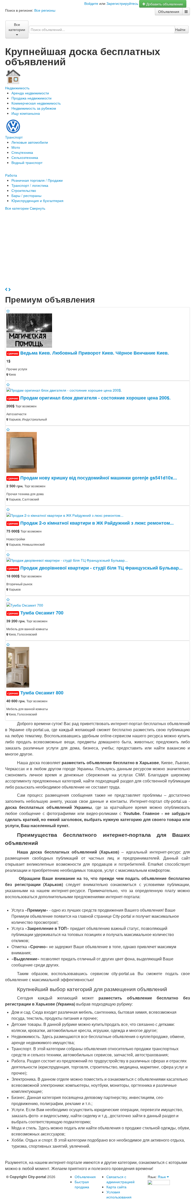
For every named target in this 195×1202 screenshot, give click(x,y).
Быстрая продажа (82, 1184)
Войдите (91, 3)
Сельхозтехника (24, 157)
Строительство (23, 190)
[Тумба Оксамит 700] (24, 604)
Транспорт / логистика (29, 185)
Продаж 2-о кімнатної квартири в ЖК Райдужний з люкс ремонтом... (97, 523)
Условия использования (119, 1194)
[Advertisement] (97, 248)
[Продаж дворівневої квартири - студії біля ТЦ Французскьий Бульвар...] (69, 559)
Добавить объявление (164, 3)
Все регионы (44, 10)
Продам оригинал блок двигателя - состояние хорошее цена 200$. (95, 397)
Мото (15, 147)
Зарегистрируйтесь (122, 3)
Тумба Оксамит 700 (41, 612)
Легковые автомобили (29, 142)
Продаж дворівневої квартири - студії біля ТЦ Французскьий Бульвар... (101, 567)
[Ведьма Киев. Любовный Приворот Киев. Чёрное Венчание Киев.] (31, 329)
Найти (180, 29)
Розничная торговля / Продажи (37, 180)
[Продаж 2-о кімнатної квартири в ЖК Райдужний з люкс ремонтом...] (66, 514)
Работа (11, 175)
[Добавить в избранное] (8, 310)
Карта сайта (116, 1186)
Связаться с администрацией (120, 1179)
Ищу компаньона (25, 113)
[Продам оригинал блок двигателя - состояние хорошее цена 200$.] (66, 389)
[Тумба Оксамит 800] (17, 666)
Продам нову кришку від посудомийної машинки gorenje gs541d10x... (98, 477)
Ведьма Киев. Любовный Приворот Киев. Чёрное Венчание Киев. (94, 352)
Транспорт (14, 137)
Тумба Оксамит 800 (41, 692)
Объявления (168, 11)
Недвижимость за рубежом (33, 108)
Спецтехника (22, 152)
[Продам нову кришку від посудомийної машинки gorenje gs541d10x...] (23, 451)
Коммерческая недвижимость (36, 103)
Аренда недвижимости (30, 92)
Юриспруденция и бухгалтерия (37, 200)
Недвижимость (17, 87)
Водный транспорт (26, 162)
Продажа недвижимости (31, 98)
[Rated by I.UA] (159, 1181)
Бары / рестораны (26, 195)
